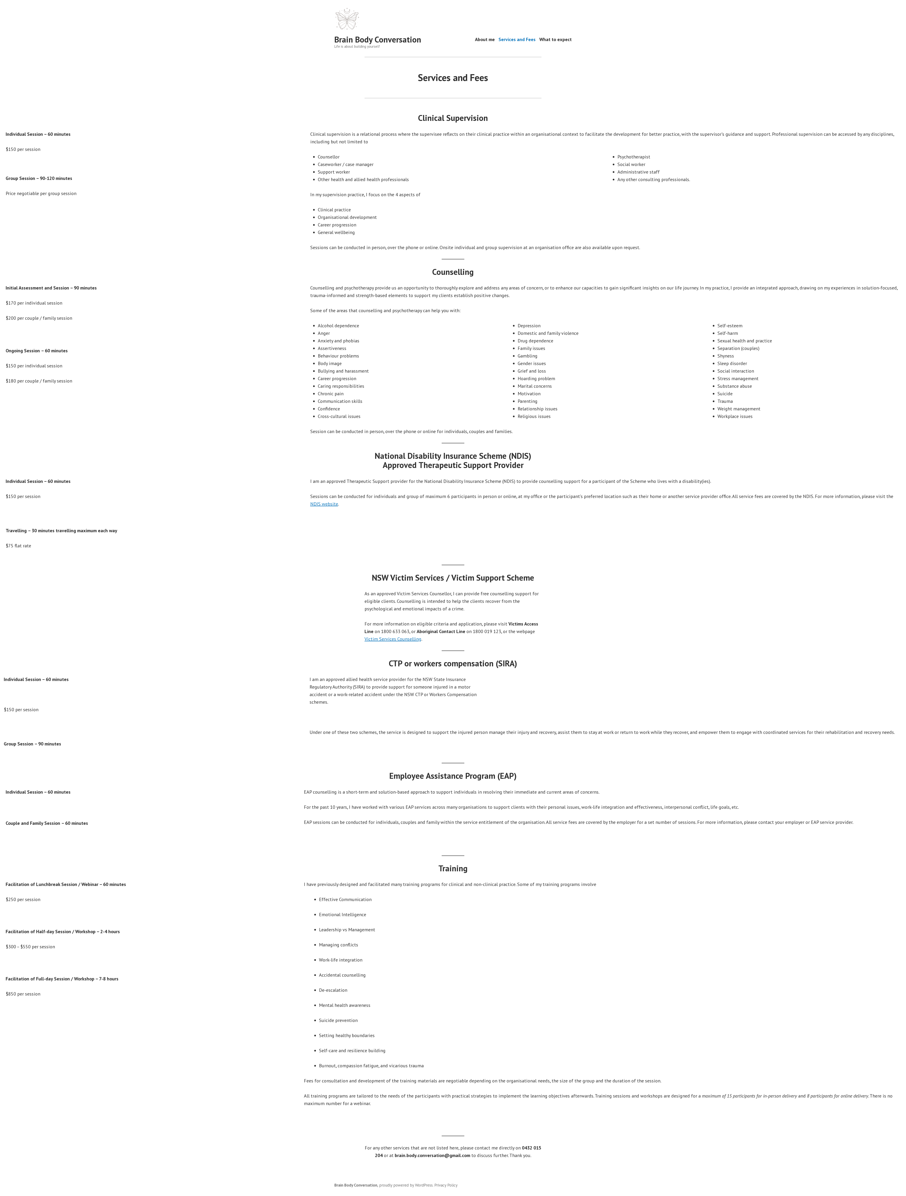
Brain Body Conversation (377, 39)
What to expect (555, 39)
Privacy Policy (445, 1185)
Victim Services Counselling (393, 639)
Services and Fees (517, 39)
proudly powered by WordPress (406, 1185)
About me (485, 39)
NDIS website (324, 504)
